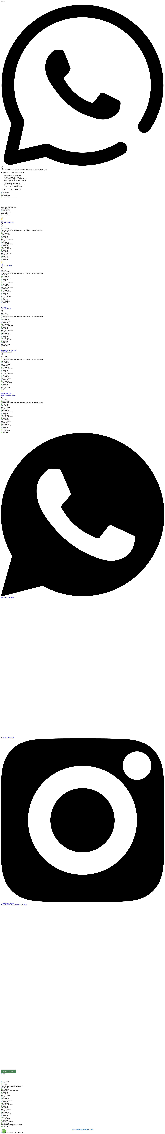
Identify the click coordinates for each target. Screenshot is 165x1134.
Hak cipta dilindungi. (7, 904)
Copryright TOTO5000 (20, 904)
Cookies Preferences (8, 1071)
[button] (82, 989)
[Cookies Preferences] (4, 1131)
